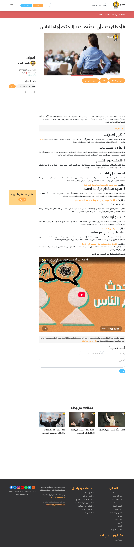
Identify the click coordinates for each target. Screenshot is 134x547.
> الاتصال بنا (89, 513)
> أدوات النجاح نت (116, 529)
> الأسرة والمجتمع (116, 513)
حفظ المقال (29, 75)
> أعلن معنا (89, 493)
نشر (122, 371)
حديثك (41, 139)
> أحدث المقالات (117, 493)
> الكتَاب (120, 526)
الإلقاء (23, 72)
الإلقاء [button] (104, 81)
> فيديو (120, 516)
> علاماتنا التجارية (87, 509)
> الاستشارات (118, 519)
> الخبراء (120, 523)
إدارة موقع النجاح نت (89, 341)
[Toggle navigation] (12, 5)
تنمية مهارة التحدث (109, 229)
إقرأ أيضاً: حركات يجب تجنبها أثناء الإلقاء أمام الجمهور (96, 200)
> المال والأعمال (117, 499)
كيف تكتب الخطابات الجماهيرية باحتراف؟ (100, 185)
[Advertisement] (82, 97)
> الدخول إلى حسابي (86, 506)
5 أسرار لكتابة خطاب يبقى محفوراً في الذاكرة (99, 244)
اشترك (22, 199)
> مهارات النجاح (117, 496)
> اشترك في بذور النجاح (84, 499)
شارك (12, 86)
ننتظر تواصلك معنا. (58, 497)
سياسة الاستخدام (14, 491)
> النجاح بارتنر (88, 496)
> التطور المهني (117, 506)
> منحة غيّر (119, 540)
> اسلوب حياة (118, 503)
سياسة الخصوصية (25, 491)
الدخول (38, 5)
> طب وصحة (118, 509)
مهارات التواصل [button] (90, 81)
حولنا (33, 491)
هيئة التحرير (23, 62)
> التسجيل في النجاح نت (84, 503)
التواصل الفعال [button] (116, 81)
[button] (82, 128)
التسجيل (26, 5)
